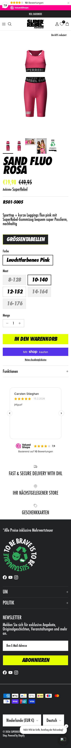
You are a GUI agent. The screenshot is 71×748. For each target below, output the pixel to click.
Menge (6, 315)
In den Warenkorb (35, 339)
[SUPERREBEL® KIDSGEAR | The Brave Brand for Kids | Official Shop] (35, 24)
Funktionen (10, 371)
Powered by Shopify (16, 735)
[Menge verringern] (6, 323)
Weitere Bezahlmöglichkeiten (35, 360)
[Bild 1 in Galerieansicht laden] (35, 83)
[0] (61, 24)
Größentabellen (25, 239)
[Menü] (4, 24)
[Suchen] (11, 24)
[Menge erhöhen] (20, 323)
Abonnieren (35, 660)
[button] (63, 740)
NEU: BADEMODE (35, 14)
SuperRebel (20, 189)
